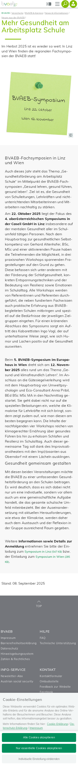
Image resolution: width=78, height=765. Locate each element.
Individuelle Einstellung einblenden (39, 759)
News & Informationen (56, 13)
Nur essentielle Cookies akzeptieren (39, 748)
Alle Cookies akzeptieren (39, 737)
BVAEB (6, 13)
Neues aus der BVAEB (13, 17)
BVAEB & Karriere (34, 13)
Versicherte (17, 13)
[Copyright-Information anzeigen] (71, 135)
